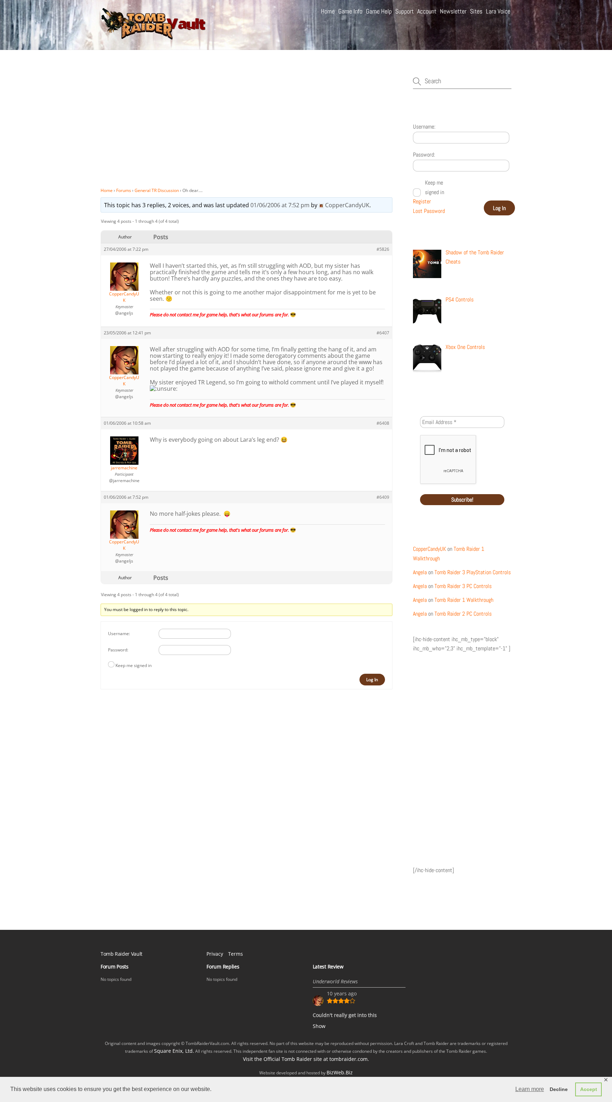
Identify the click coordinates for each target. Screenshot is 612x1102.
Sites (476, 11)
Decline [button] (559, 1089)
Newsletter (453, 11)
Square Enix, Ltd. (174, 1050)
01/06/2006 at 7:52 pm (280, 205)
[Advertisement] (246, 130)
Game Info (350, 11)
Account (426, 11)
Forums (123, 190)
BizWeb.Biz (340, 1072)
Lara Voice (498, 11)
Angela (420, 572)
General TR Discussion (157, 190)
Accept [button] (588, 1089)
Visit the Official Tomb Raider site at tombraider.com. (306, 1059)
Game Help (379, 11)
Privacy (214, 953)
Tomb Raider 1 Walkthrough (464, 600)
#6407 (382, 333)
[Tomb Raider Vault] (154, 36)
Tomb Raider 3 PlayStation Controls (473, 572)
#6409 (382, 497)
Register (422, 201)
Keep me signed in (133, 665)
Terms (235, 953)
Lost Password (429, 211)
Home (328, 11)
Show (319, 1026)
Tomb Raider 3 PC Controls (463, 586)
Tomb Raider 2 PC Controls (463, 613)
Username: (119, 634)
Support (404, 11)
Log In (372, 680)
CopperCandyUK (429, 549)
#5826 (382, 249)
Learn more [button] (529, 1089)
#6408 (382, 423)
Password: (118, 650)
